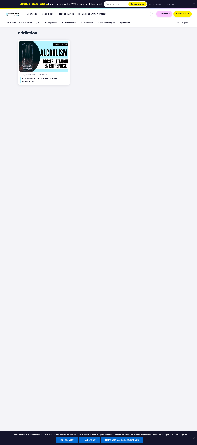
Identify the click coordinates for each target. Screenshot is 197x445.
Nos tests (32, 14)
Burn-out (11, 23)
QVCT (38, 23)
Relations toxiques (106, 23)
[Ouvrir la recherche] (152, 14)
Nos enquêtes (66, 14)
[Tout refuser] (193, 438)
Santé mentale (25, 23)
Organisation (124, 23)
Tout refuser (89, 440)
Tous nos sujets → (181, 23)
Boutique (165, 14)
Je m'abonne (137, 4)
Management (51, 23)
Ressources (47, 14)
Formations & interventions (92, 14)
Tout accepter (67, 440)
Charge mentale (87, 23)
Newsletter (182, 14)
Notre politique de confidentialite (122, 440)
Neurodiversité (69, 23)
